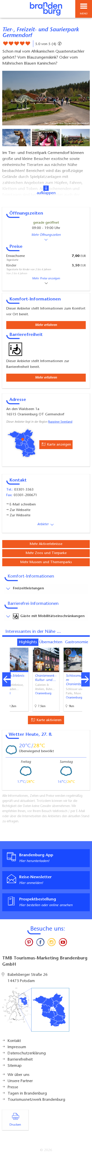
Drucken (15, 1124)
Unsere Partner (20, 1081)
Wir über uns (18, 1075)
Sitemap (14, 1066)
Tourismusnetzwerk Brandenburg (36, 1100)
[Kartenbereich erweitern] (85, 645)
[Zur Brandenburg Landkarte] (35, 1012)
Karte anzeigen (58, 444)
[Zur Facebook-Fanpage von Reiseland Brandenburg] (40, 943)
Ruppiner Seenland (60, 422)
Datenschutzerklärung (27, 1053)
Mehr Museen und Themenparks (46, 562)
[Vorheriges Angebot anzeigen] (6, 679)
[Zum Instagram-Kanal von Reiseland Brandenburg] (51, 943)
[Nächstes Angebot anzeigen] (85, 679)
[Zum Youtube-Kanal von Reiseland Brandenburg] (62, 943)
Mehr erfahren (46, 325)
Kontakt (14, 1041)
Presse (13, 1087)
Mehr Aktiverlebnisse (46, 544)
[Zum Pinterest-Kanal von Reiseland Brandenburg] (29, 943)
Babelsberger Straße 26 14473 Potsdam (28, 978)
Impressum (17, 1047)
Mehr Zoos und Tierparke (46, 553)
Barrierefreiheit (20, 1060)
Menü (84, 13)
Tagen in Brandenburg (27, 1094)
